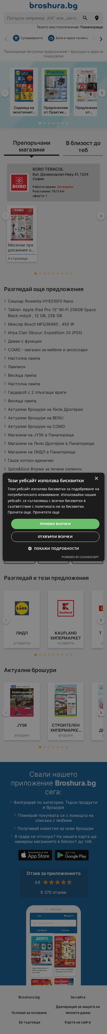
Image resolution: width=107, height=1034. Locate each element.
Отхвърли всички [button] (55, 537)
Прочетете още (46, 512)
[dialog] (54, 517)
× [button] (96, 478)
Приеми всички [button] (55, 524)
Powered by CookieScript (80, 557)
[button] (53, 549)
